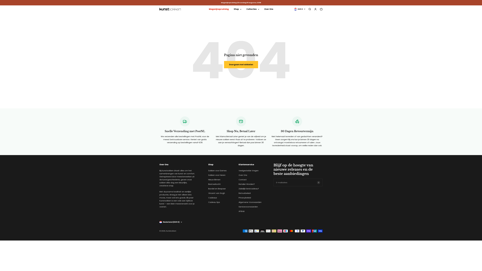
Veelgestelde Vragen (249, 170)
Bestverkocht (214, 184)
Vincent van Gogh (216, 193)
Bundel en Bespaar (217, 188)
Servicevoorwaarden (248, 206)
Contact (243, 179)
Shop (236, 9)
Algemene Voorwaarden (250, 202)
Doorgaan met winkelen (241, 64)
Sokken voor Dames (217, 170)
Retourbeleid (245, 193)
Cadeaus (212, 197)
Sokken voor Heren (216, 175)
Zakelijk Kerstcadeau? (249, 188)
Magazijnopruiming (219, 9)
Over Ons (268, 9)
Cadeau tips (214, 202)
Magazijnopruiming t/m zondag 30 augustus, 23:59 (241, 3)
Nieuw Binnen (214, 179)
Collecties (251, 9)
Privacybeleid (245, 197)
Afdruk (242, 211)
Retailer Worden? (247, 184)
